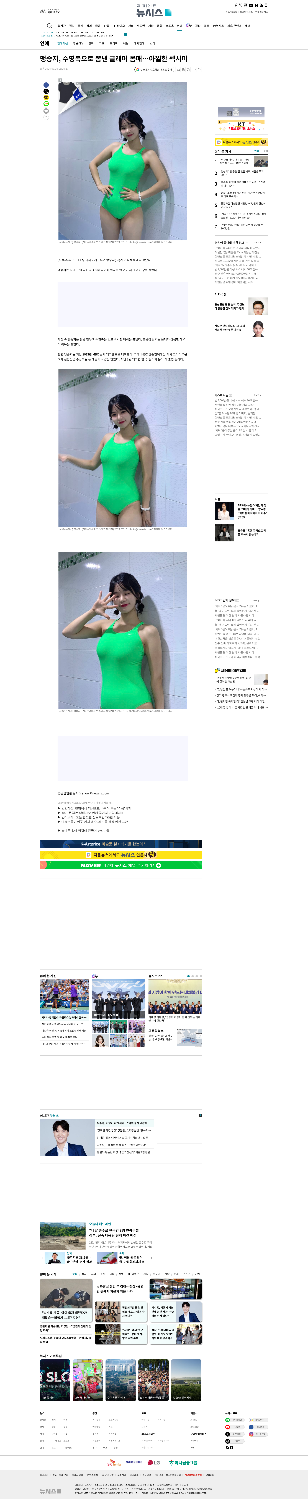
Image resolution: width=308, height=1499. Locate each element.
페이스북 (260, 1427)
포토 (206, 25)
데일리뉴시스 (114, 1440)
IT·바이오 (119, 25)
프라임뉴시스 (246, 12)
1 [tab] (188, 976)
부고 (105, 1447)
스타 (152, 43)
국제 (80, 25)
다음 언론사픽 (260, 1419)
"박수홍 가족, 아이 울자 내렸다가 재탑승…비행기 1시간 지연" (64, 1315)
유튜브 (237, 1427)
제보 (247, 25)
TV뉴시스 (218, 25)
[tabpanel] (175, 1001)
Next (152, 1258)
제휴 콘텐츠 (234, 25)
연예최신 (62, 43)
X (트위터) (237, 1434)
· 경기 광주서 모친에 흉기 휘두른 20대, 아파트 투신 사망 (241, 695)
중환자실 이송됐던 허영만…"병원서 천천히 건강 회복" (65, 1328)
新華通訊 (195, 1426)
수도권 (141, 25)
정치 (72, 25)
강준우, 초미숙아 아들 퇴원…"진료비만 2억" (121, 1145)
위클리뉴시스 (261, 12)
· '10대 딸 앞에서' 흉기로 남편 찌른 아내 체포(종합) (241, 707)
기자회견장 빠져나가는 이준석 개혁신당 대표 (65, 1043)
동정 (116, 1447)
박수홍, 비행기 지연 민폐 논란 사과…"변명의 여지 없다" (163, 1312)
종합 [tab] (265, 151)
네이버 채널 (237, 1419)
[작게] (194, 69)
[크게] (199, 69)
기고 (110, 1426)
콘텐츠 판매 (92, 1475)
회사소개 (44, 1475)
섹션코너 (96, 1440)
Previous (42, 1258)
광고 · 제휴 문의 (60, 1475)
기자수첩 (221, 294)
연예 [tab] (256, 151)
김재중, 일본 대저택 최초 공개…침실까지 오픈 (122, 1138)
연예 (179, 25)
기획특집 (112, 1433)
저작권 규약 (108, 1475)
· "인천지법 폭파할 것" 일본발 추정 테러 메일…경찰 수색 (241, 701)
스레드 (237, 1441)
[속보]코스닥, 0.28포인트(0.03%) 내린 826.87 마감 (75, 34)
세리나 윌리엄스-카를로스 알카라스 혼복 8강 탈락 (65, 1017)
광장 (198, 25)
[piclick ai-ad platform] (79, 83)
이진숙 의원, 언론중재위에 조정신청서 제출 (64, 1030)
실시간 (62, 25)
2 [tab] (192, 976)
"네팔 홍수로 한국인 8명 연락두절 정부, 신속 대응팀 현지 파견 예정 (114, 1233)
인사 (94, 1447)
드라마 (114, 43)
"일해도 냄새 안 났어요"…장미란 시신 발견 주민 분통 (133, 1334)
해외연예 (139, 43)
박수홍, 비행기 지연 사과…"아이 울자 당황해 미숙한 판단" (124, 1123)
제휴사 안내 (77, 1475)
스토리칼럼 (113, 1419)
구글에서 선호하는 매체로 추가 (156, 69)
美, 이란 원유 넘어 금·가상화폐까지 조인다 (132, 1261)
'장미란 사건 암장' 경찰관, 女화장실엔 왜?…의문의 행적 (124, 1130)
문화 (159, 25)
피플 (218, 499)
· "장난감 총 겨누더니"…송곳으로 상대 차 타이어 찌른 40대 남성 (241, 689)
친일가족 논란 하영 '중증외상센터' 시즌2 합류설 (123, 1152)
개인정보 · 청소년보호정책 (168, 1475)
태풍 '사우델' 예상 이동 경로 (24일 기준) (160, 1037)
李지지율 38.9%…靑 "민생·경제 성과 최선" (79, 1261)
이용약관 (146, 1475)
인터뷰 (95, 1433)
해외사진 (161, 1419)
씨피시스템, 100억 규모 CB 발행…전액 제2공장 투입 (65, 1340)
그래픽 (144, 1426)
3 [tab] (197, 976)
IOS (192, 1447)
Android (194, 1440)
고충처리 (121, 1475)
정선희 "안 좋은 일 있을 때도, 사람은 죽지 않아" (133, 1312)
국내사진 (145, 1419)
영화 (91, 43)
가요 (101, 43)
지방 (151, 25)
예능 (126, 43)
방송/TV (78, 43)
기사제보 (134, 1475)
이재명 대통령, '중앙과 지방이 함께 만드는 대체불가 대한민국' (174, 1019)
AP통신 (194, 1419)
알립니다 (210, 1475)
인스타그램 (260, 1434)
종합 (74, 1274)
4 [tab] (201, 976)
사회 (131, 25)
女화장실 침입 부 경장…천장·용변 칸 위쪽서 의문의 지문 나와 (120, 1289)
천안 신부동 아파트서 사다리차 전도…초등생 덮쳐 (65, 1024)
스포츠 (170, 25)
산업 (106, 25)
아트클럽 (96, 1426)
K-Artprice (231, 12)
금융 (98, 25)
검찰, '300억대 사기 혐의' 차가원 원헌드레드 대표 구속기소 (163, 1334)
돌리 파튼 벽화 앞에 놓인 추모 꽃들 (59, 1037)
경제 (89, 25)
